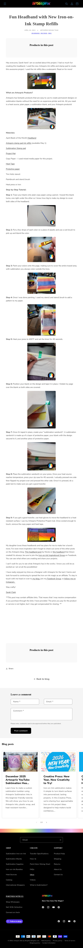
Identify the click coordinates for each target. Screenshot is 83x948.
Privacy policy (57, 941)
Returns (57, 864)
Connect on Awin (13, 912)
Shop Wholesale (12, 902)
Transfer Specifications (39, 853)
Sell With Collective (14, 907)
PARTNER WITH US (14, 896)
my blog (35, 578)
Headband (36, 33)
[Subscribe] (60, 840)
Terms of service (70, 941)
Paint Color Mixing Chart (40, 864)
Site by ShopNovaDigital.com (29, 941)
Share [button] (11, 668)
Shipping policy (35, 943)
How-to (33, 859)
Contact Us (58, 874)
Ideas (32, 874)
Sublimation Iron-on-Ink (16, 853)
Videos (33, 880)
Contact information (49, 943)
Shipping (57, 859)
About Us (57, 869)
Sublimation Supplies (14, 864)
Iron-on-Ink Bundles (14, 869)
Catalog (9, 880)
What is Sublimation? (38, 885)
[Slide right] (46, 822)
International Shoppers (15, 885)
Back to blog (43, 679)
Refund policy (46, 941)
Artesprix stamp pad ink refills (18, 143)
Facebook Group (54, 578)
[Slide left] (36, 822)
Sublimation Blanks (14, 859)
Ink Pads (44, 33)
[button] (5, 3)
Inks (49, 33)
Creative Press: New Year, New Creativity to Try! (57, 780)
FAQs (32, 869)
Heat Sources (11, 874)
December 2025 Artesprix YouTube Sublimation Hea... (18, 780)
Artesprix (17, 941)
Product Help (59, 853)
